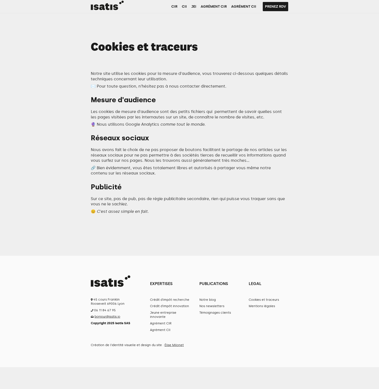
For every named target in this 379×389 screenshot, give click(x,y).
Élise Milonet (174, 345)
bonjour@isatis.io (107, 317)
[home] (107, 5)
